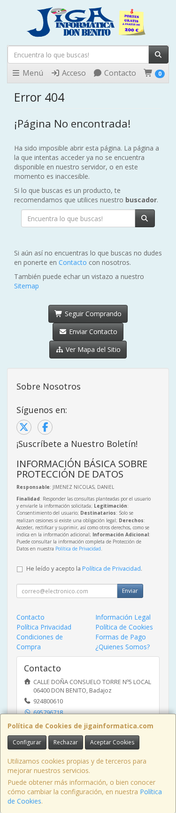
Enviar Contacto (92, 331)
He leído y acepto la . (84, 569)
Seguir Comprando (92, 313)
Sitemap (26, 285)
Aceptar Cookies (112, 742)
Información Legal (123, 617)
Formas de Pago (120, 636)
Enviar (130, 591)
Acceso (73, 73)
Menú (32, 73)
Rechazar (66, 742)
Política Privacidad (43, 626)
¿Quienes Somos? (122, 646)
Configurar (27, 742)
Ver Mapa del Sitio (92, 349)
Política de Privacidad (78, 548)
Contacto (119, 73)
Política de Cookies (124, 626)
